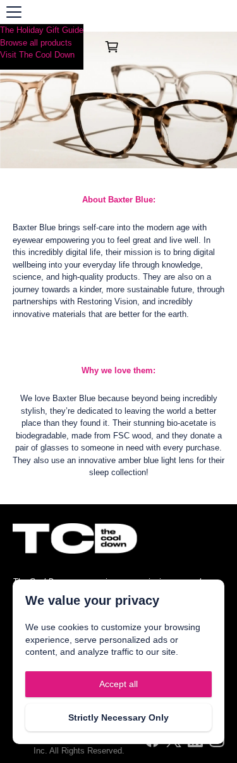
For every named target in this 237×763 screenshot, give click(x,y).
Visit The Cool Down (37, 54)
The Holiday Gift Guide (41, 30)
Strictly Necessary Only (118, 717)
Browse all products (36, 42)
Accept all (118, 684)
